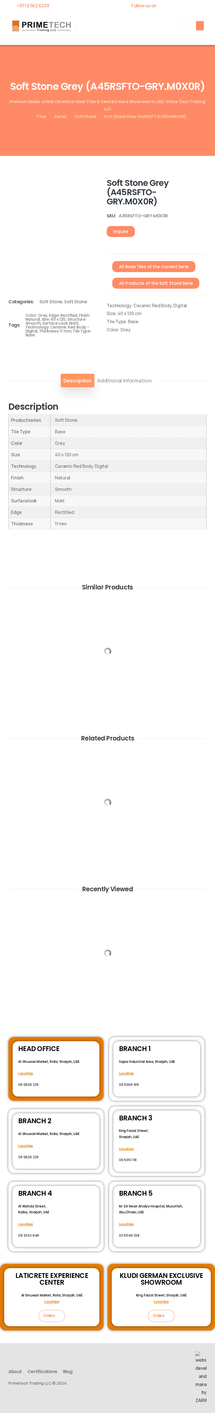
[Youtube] (184, 5)
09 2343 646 (28, 1235)
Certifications (42, 1371)
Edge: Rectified (63, 315)
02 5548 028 (129, 1235)
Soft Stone (85, 116)
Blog (68, 1371)
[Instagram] (204, 5)
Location (25, 1073)
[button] (184, 25)
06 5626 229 (28, 1084)
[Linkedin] (194, 5)
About (15, 1371)
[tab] (77, 380)
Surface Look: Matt (60, 323)
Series (60, 116)
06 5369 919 (129, 1084)
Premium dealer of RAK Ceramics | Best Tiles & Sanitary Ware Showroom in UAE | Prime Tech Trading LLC (107, 105)
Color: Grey (36, 315)
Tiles (41, 116)
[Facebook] (165, 5)
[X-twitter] (174, 5)
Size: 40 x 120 (54, 319)
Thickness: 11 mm (55, 331)
